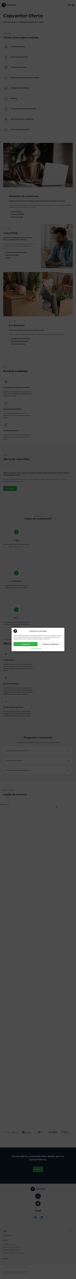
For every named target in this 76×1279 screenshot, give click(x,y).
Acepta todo (25, 644)
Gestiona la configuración (51, 644)
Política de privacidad (36, 648)
